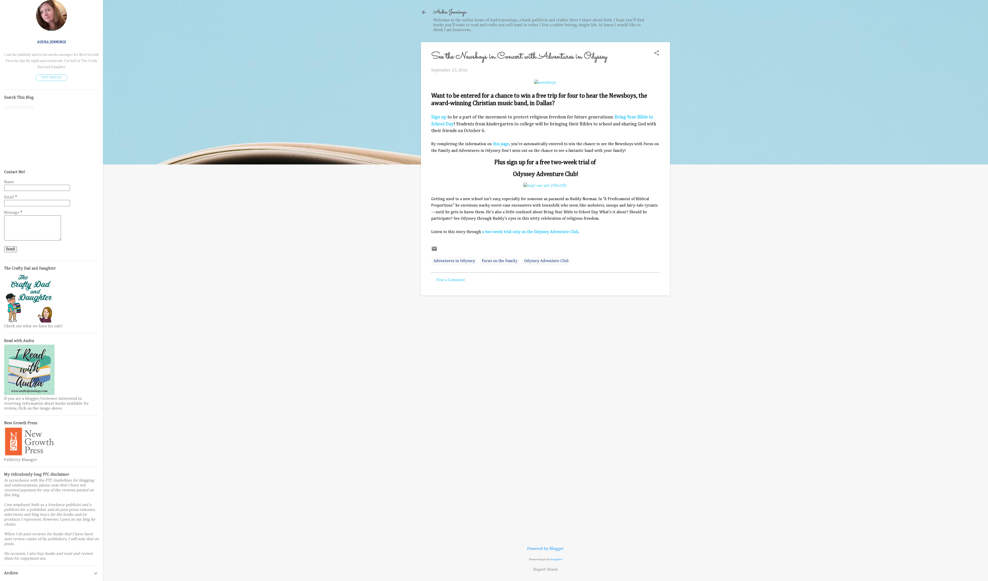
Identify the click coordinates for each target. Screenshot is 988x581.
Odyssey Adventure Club (546, 261)
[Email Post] (434, 251)
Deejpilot (556, 559)
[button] (657, 53)
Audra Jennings (449, 12)
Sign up (438, 117)
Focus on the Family (499, 261)
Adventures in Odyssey (454, 261)
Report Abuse (545, 570)
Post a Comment (450, 280)
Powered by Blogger (545, 549)
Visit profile (51, 77)
